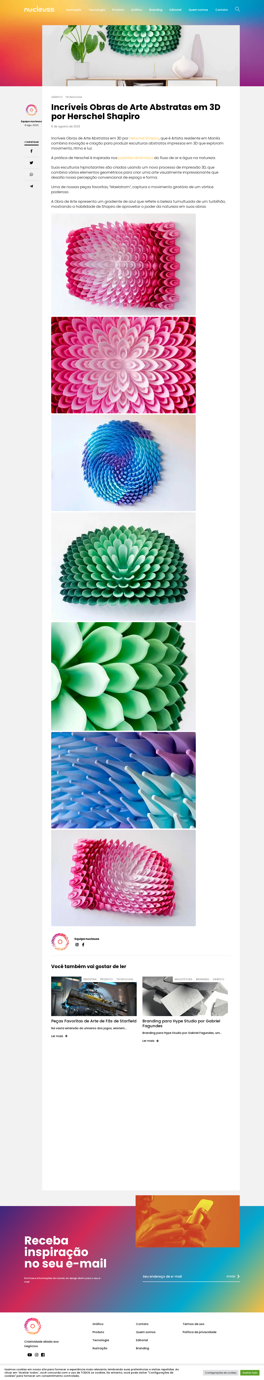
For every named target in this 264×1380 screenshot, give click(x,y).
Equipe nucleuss (87, 939)
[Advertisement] (141, 1168)
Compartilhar (31, 142)
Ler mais (57, 1036)
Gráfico (136, 10)
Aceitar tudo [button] (249, 1372)
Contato (221, 10)
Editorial (175, 10)
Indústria (90, 979)
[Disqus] (141, 1102)
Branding (155, 10)
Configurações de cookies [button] (220, 1372)
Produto (118, 10)
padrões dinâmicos (135, 157)
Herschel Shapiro (144, 138)
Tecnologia (97, 10)
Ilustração (73, 10)
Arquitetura (183, 979)
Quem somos (198, 10)
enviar (231, 1276)
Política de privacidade (199, 1332)
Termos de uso (193, 1324)
